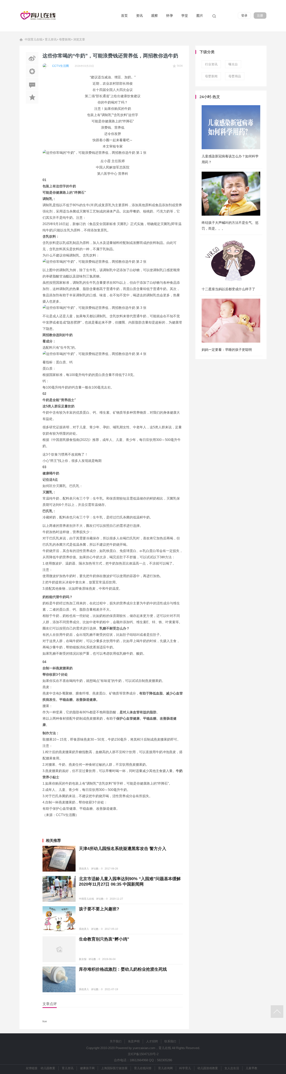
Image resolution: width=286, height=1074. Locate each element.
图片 (199, 15)
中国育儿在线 (33, 39)
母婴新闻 (65, 39)
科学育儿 (185, 1068)
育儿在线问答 (143, 1068)
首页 (124, 15)
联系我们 (170, 1041)
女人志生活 (231, 1068)
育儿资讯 (51, 39)
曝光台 (233, 64)
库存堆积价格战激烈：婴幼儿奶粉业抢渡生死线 (123, 969)
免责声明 (134, 1041)
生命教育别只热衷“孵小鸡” (104, 939)
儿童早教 (251, 1068)
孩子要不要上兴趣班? (99, 909)
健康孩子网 (87, 1068)
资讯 (139, 15)
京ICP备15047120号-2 (143, 1054)
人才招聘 (152, 1041)
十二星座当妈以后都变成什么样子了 (228, 289)
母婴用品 (234, 76)
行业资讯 (211, 64)
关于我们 (115, 1041)
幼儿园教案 (48, 1068)
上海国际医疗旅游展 (114, 1068)
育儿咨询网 (165, 1068)
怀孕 (169, 15)
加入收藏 (32, 97)
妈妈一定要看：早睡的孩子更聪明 (227, 349)
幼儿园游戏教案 (207, 1068)
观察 (154, 15)
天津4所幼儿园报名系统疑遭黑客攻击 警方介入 (122, 848)
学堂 (184, 15)
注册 (260, 15)
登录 (244, 15)
